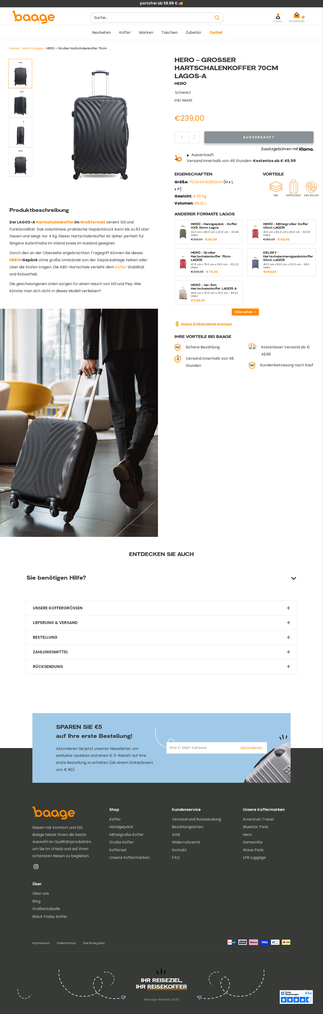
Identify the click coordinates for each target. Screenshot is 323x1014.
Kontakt (179, 850)
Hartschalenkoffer (55, 222)
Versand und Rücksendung (196, 819)
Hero (247, 834)
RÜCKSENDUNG (48, 666)
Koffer (125, 32)
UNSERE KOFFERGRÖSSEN (58, 608)
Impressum (41, 943)
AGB (176, 834)
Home (14, 48)
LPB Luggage (254, 857)
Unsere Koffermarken (129, 857)
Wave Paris (253, 850)
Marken (146, 32)
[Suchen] (217, 17)
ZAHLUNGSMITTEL (50, 652)
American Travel (258, 819)
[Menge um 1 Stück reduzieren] (194, 138)
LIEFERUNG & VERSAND (55, 622)
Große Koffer (121, 842)
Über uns (40, 893)
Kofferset (118, 850)
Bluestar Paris (255, 827)
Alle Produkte (32, 48)
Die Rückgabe (94, 943)
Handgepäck (121, 827)
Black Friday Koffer (49, 916)
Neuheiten (101, 32)
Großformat (92, 222)
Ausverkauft (259, 137)
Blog (36, 901)
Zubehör (193, 32)
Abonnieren (251, 748)
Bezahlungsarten (187, 827)
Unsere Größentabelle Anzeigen (206, 324)
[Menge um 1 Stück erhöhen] (194, 135)
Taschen (170, 32)
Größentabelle (46, 908)
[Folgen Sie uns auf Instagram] (36, 867)
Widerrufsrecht (186, 842)
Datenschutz (66, 943)
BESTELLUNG (45, 637)
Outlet (216, 32)
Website (164, 999)
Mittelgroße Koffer (126, 834)
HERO (180, 83)
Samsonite (252, 842)
